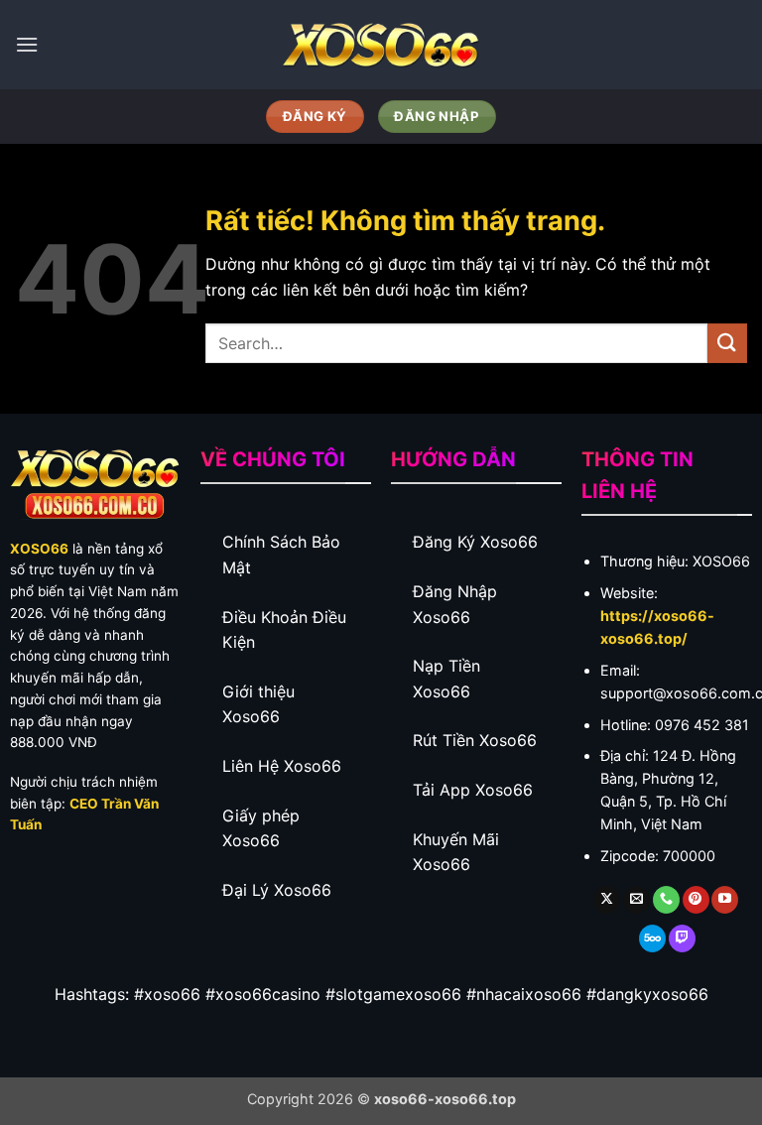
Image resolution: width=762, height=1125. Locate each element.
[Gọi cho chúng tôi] (666, 900)
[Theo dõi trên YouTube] (724, 900)
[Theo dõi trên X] (606, 900)
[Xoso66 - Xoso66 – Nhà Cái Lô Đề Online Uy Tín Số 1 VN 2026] (381, 44)
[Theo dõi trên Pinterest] (696, 900)
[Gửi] (727, 342)
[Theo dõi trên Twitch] (682, 938)
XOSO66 (39, 549)
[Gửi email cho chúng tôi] (636, 900)
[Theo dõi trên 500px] (652, 938)
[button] (27, 44)
